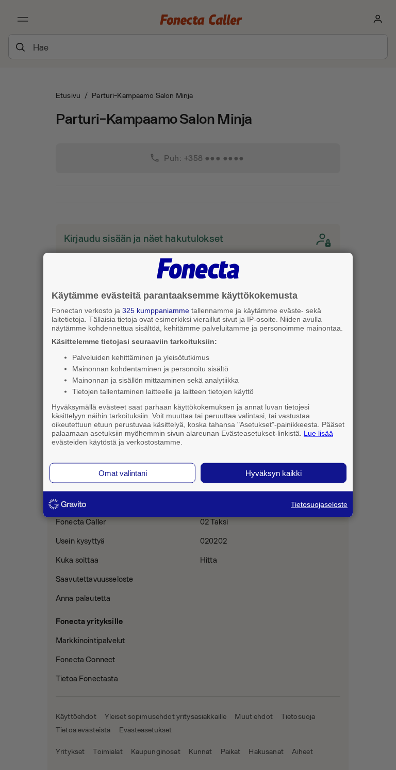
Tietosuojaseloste (319, 504)
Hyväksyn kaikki (273, 473)
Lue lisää (318, 433)
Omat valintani (122, 473)
